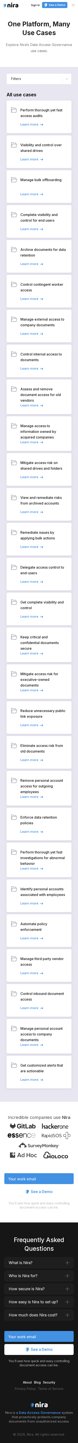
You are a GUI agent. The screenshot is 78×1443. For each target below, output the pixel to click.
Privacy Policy (25, 1388)
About (27, 1382)
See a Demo (57, 5)
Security (49, 1382)
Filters (16, 78)
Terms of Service (50, 1388)
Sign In (35, 5)
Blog (37, 1382)
